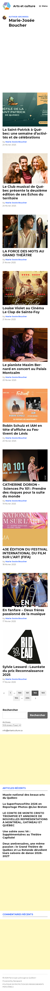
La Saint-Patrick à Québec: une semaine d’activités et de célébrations (25, 133)
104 (16, 698)
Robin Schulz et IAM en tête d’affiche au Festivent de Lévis (22, 429)
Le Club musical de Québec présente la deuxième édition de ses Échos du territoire (25, 192)
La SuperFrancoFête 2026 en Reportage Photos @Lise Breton (25, 805)
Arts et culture (24, 6)
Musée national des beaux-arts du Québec (24, 796)
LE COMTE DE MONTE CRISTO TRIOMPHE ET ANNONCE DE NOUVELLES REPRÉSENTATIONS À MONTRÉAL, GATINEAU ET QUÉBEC (25, 819)
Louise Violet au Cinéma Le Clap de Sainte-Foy (23, 310)
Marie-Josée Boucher (16, 142)
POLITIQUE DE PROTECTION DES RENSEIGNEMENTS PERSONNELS (23, 985)
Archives (6, 722)
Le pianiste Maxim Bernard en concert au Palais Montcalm (24, 369)
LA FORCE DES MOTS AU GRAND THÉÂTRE (23, 253)
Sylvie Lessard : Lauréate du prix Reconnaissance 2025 (24, 670)
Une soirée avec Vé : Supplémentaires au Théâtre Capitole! (22, 834)
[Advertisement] (25, 60)
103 (43, 693)
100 (19, 693)
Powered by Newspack (12, 981)
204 (27, 698)
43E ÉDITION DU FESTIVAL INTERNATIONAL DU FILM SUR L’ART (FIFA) (25, 553)
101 (27, 693)
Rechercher (10, 709)
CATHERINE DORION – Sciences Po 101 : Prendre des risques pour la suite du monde (24, 490)
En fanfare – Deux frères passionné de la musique (24, 612)
